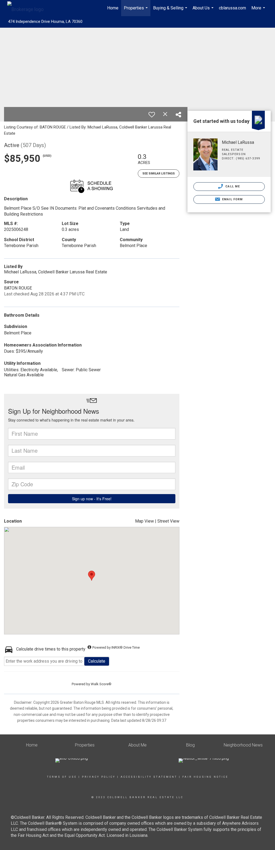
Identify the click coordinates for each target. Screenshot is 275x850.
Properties (136, 10)
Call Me (232, 186)
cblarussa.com (232, 7)
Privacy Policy (98, 777)
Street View (168, 521)
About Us (204, 10)
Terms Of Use (62, 777)
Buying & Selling (171, 10)
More (258, 10)
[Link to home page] (28, 8)
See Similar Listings (158, 173)
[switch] (151, 114)
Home (112, 7)
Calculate (96, 661)
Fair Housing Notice (205, 777)
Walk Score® (101, 684)
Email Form (232, 199)
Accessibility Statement (149, 777)
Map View (144, 521)
